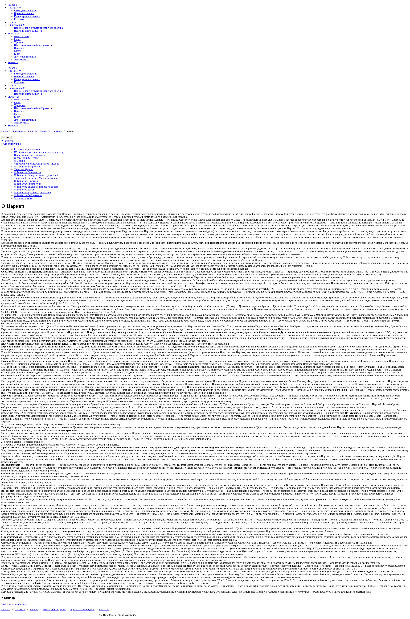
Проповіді (19, 48)
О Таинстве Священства (27, 172)
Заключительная (23, 198)
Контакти (19, 19)
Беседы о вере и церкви (48, 131)
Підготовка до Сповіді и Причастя (33, 45)
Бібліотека (13, 33)
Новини (12, 22)
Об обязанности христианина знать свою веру (39, 152)
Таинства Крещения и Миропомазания (35, 178)
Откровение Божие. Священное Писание (36, 163)
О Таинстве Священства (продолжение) (36, 175)
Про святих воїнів (24, 13)
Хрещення (19, 42)
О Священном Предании (27, 166)
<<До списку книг (11, 143)
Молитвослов (21, 36)
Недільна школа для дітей (28, 30)
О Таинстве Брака (24, 189)
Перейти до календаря (13, 604)
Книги (17, 53)
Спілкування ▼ (16, 25)
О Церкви (19, 160)
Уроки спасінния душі (82, 609)
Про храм (20, 609)
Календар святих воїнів (27, 16)
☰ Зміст (6, 137)
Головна (12, 4)
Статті (17, 51)
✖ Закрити (7, 141)
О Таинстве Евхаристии (27, 183)
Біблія (17, 39)
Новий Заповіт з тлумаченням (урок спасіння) (39, 27)
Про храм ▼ (14, 7)
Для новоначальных (25, 56)
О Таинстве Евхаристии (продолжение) (36, 186)
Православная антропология (29, 155)
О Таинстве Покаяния (26, 181)
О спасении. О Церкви (26, 158)
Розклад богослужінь (25, 10)
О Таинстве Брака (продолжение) (32, 192)
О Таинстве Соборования (28, 195)
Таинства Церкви (23, 169)
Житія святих (21, 59)
